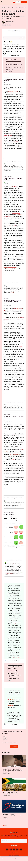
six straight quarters (9, 199)
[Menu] (2, 2)
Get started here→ (12, 506)
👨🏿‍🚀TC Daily (4, 7)
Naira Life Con (13, 563)
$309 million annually (11, 225)
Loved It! (5, 738)
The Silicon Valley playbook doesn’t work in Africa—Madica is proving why (14, 671)
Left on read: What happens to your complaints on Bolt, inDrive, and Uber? (15, 666)
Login (18, 1)
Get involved (13, 623)
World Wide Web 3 (10, 69)
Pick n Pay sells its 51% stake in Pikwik (14, 67)
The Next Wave (11, 699)
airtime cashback (16, 213)
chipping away (14, 186)
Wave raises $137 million (11, 59)
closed (12, 459)
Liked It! (5, 739)
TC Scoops (10, 705)
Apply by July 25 (17, 657)
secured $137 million (13, 91)
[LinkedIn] (10, 849)
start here (12, 292)
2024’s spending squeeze (15, 454)
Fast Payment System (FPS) (10, 267)
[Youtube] (14, 849)
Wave (9, 126)
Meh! (4, 736)
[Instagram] (20, 849)
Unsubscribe (14, 746)
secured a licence (8, 135)
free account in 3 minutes (17, 169)
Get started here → (20, 408)
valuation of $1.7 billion (13, 142)
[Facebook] (17, 849)
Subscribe (24, 1)
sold (14, 434)
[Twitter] (7, 849)
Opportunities (9, 71)
